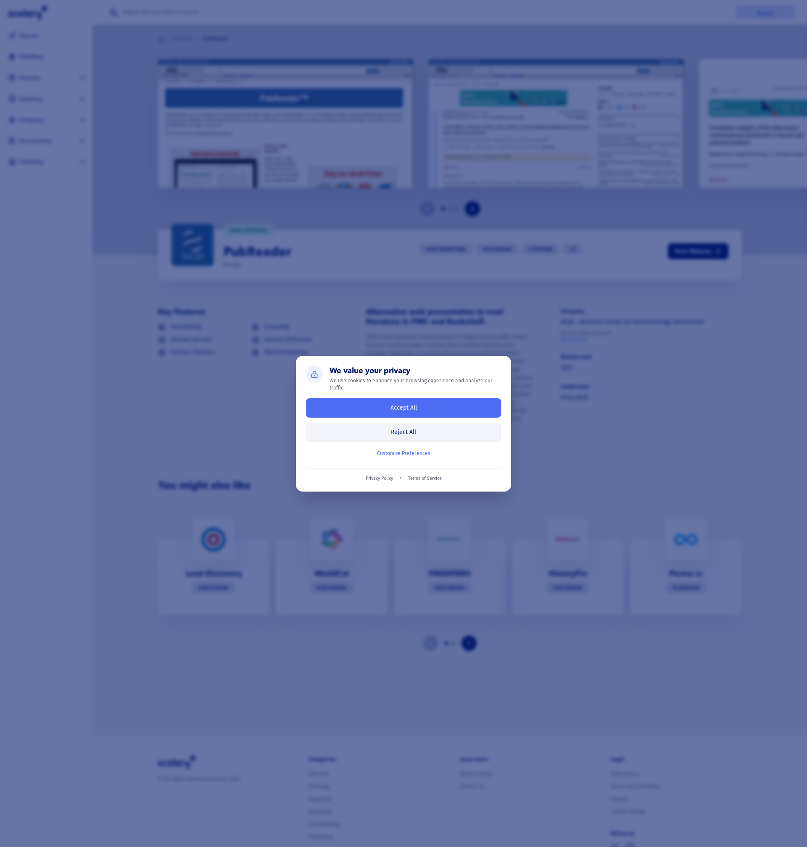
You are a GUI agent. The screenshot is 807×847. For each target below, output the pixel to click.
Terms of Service (425, 478)
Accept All (403, 407)
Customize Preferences (403, 453)
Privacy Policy (379, 478)
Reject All (403, 432)
